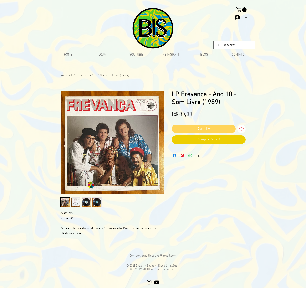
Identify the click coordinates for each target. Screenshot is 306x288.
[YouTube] (157, 282)
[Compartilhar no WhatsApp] (190, 155)
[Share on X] (198, 155)
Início (64, 75)
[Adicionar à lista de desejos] (241, 129)
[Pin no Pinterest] (182, 155)
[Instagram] (149, 282)
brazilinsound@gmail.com (159, 256)
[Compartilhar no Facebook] (174, 155)
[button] (242, 9)
